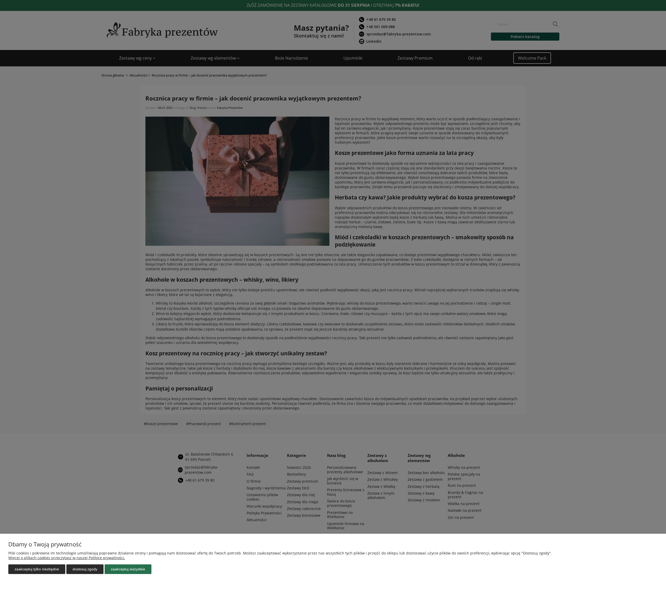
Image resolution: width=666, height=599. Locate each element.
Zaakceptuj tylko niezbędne (37, 569)
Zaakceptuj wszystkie (128, 569)
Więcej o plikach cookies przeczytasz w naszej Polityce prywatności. (66, 557)
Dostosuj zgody (85, 569)
